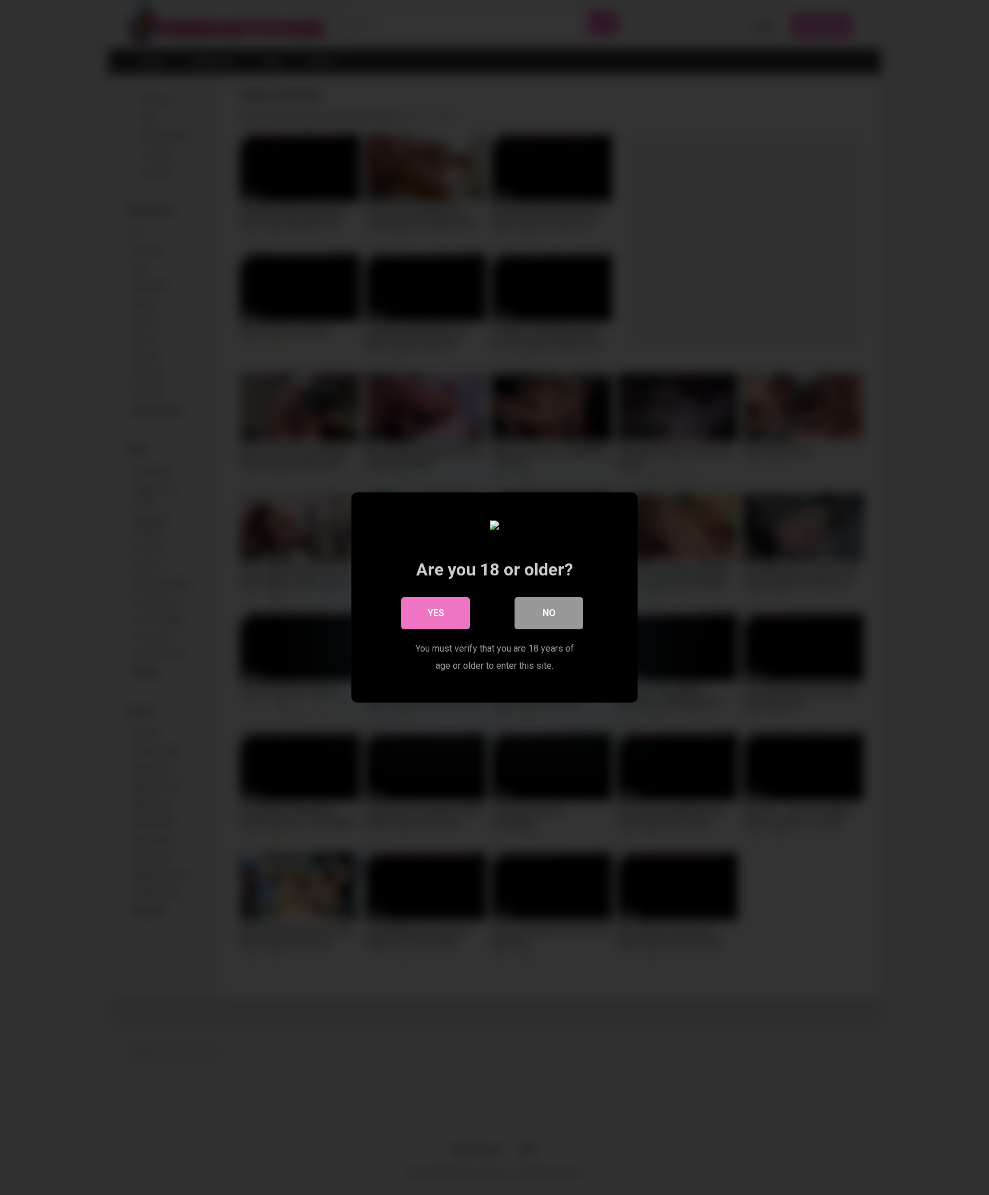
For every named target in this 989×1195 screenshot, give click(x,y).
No (549, 613)
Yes (436, 613)
